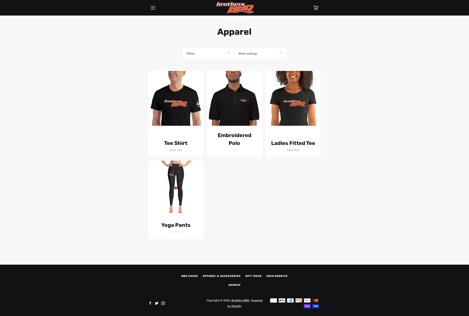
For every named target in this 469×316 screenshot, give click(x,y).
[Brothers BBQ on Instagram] (163, 303)
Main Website (277, 276)
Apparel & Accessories (222, 276)
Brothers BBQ (240, 300)
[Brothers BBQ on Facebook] (150, 303)
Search (234, 285)
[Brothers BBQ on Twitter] (156, 303)
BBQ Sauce (189, 276)
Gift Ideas (253, 276)
